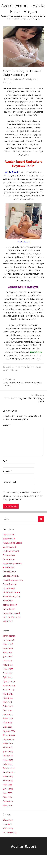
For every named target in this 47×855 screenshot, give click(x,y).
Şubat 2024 (8, 752)
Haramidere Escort (11, 613)
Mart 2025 (7, 702)
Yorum (6, 425)
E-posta (7, 471)
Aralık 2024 (8, 714)
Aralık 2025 (8, 665)
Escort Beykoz (9, 572)
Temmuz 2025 (9, 685)
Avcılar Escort (11, 370)
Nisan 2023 (8, 781)
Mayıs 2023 (8, 776)
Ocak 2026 (7, 661)
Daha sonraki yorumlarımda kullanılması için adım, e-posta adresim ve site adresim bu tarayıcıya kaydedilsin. (23, 496)
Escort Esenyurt (10, 584)
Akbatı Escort (9, 534)
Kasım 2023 (8, 760)
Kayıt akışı (7, 824)
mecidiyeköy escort (11, 617)
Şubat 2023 (8, 789)
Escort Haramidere (11, 592)
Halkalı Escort (9, 609)
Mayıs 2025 (8, 694)
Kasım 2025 (8, 669)
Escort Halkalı (9, 588)
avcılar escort (11, 367)
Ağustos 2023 (9, 768)
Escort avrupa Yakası (12, 563)
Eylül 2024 (7, 727)
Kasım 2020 (8, 805)
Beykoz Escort (9, 547)
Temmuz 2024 (9, 735)
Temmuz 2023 (9, 772)
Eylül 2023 (7, 764)
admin (34, 79)
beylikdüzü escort (11, 551)
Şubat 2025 (8, 706)
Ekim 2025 (7, 673)
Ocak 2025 (7, 710)
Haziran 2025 (8, 689)
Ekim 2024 (7, 723)
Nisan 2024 (8, 747)
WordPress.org (9, 832)
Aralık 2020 (8, 801)
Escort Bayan (35, 367)
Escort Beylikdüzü (11, 576)
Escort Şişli (8, 601)
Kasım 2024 (8, 718)
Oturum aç (8, 820)
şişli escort (7, 621)
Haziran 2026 (8, 640)
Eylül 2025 (7, 677)
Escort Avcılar (23, 367)
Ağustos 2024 (9, 731)
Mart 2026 (7, 652)
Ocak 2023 (7, 793)
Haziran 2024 (8, 739)
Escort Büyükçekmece (13, 580)
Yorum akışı (8, 828)
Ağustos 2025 (9, 681)
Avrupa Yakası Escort (12, 543)
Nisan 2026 (8, 648)
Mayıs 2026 (8, 644)
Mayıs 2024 (8, 743)
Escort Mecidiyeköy (11, 596)
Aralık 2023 (8, 756)
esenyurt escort (10, 605)
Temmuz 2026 (9, 636)
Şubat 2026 (8, 656)
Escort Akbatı (9, 555)
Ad (5, 461)
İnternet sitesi (9, 482)
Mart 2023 (7, 785)
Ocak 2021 (7, 797)
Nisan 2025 (8, 698)
